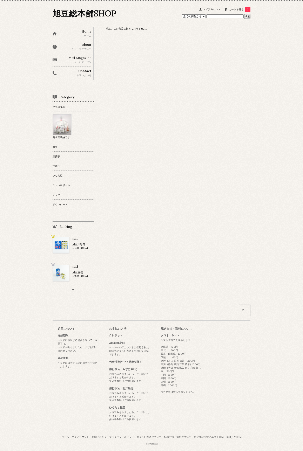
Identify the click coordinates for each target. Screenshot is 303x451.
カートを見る (238, 9)
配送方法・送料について (177, 436)
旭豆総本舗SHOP (84, 13)
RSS (228, 436)
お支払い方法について (149, 436)
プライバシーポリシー (121, 436)
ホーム (65, 436)
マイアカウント (211, 9)
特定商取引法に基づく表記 (209, 436)
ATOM (238, 436)
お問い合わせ (99, 436)
